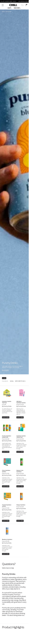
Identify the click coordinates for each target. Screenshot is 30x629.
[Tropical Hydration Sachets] (7, 512)
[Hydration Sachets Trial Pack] (7, 408)
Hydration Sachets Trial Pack (6, 402)
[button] (3, 5)
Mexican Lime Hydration (19, 471)
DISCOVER (17, 8)
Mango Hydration (20, 505)
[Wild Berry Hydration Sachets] (21, 408)
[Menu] (3, 5)
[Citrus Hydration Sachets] (7, 477)
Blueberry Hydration (7, 539)
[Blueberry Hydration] (7, 546)
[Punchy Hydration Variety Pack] (7, 443)
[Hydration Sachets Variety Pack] (21, 443)
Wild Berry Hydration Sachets (21, 402)
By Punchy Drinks (6, 406)
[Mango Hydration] (21, 512)
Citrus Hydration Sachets (6, 471)
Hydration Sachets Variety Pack (21, 436)
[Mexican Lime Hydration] (21, 477)
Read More (5, 370)
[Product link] (7, 393)
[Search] (22, 5)
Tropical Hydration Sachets (6, 505)
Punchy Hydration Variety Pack (6, 436)
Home (3, 11)
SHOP (9, 8)
